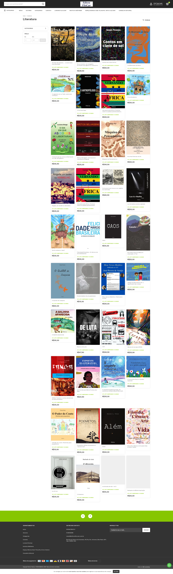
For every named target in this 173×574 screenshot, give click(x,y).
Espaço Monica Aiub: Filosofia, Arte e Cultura (100, 10)
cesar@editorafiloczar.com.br (75, 536)
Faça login (159, 3)
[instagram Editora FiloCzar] (83, 516)
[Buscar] (43, 4)
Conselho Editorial (125, 10)
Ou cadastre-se (158, 4)
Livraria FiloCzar (60, 10)
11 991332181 (69, 533)
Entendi (116, 571)
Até (33, 36)
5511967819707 (70, 529)
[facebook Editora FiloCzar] (90, 516)
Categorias (10, 10)
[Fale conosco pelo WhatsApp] (169, 565)
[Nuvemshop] (144, 567)
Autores (28, 10)
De (25, 36)
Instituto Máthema (76, 10)
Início (21, 10)
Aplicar (43, 40)
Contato (48, 10)
